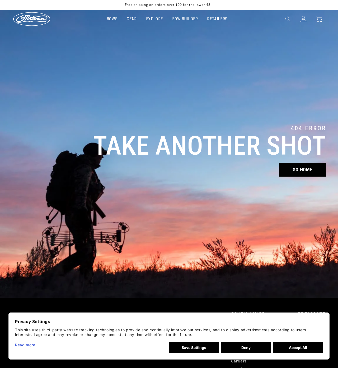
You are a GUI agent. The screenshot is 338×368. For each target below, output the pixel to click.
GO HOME (302, 169)
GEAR (132, 18)
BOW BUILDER (185, 18)
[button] (288, 19)
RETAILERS (217, 18)
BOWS (112, 18)
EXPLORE (154, 18)
